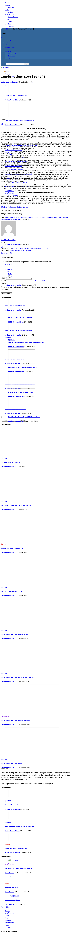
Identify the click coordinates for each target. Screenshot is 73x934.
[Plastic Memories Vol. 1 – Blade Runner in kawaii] (15, 170)
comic (7, 217)
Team (7, 42)
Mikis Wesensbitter (12, 125)
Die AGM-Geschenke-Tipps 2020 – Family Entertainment (17, 677)
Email (3, 281)
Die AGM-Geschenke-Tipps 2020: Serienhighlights (15, 720)
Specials (8, 24)
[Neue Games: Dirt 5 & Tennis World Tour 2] (21, 363)
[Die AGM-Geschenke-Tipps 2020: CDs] (32, 755)
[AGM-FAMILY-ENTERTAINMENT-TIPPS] (21, 388)
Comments (6, 253)
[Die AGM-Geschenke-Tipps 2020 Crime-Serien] (21, 413)
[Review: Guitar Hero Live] (13, 879)
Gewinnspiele (10, 47)
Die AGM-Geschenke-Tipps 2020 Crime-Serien (24, 417)
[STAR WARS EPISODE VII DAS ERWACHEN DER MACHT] (13, 860)
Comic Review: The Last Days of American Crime (30, 248)
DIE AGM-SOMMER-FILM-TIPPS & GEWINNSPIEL (17, 215)
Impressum (9, 40)
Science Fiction (47, 217)
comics (12, 217)
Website (4, 283)
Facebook (12, 53)
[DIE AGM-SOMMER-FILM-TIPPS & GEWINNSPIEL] (21, 211)
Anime (7, 10)
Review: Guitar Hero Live (11, 887)
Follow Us (8, 51)
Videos (7, 19)
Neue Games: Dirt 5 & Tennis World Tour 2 (22, 367)
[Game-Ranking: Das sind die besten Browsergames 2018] (21, 141)
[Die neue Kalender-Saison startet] (21, 313)
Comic (3, 71)
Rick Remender (36, 217)
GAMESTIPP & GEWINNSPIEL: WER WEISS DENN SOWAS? (19, 120)
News (7, 3)
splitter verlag (62, 217)
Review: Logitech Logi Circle (12, 900)
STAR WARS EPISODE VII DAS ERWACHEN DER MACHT (19, 868)
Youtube (11, 56)
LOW (28, 217)
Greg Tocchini (21, 217)
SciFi (55, 217)
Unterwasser (5, 220)
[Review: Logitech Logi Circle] (14, 896)
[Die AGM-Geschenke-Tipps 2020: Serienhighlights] (32, 712)
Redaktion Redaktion (13, 150)
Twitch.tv (11, 58)
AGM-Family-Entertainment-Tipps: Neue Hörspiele (26, 342)
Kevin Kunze (9, 191)
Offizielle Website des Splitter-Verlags (14, 207)
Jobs (6, 45)
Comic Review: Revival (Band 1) (21, 251)
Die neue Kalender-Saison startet (20, 318)
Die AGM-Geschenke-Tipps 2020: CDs (11, 763)
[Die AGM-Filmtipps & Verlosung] (21, 236)
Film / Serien (9, 14)
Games (7, 5)
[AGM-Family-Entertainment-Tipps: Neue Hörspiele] (21, 338)
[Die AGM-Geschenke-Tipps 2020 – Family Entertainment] (32, 669)
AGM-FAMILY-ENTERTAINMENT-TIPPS (20, 392)
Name (3, 278)
